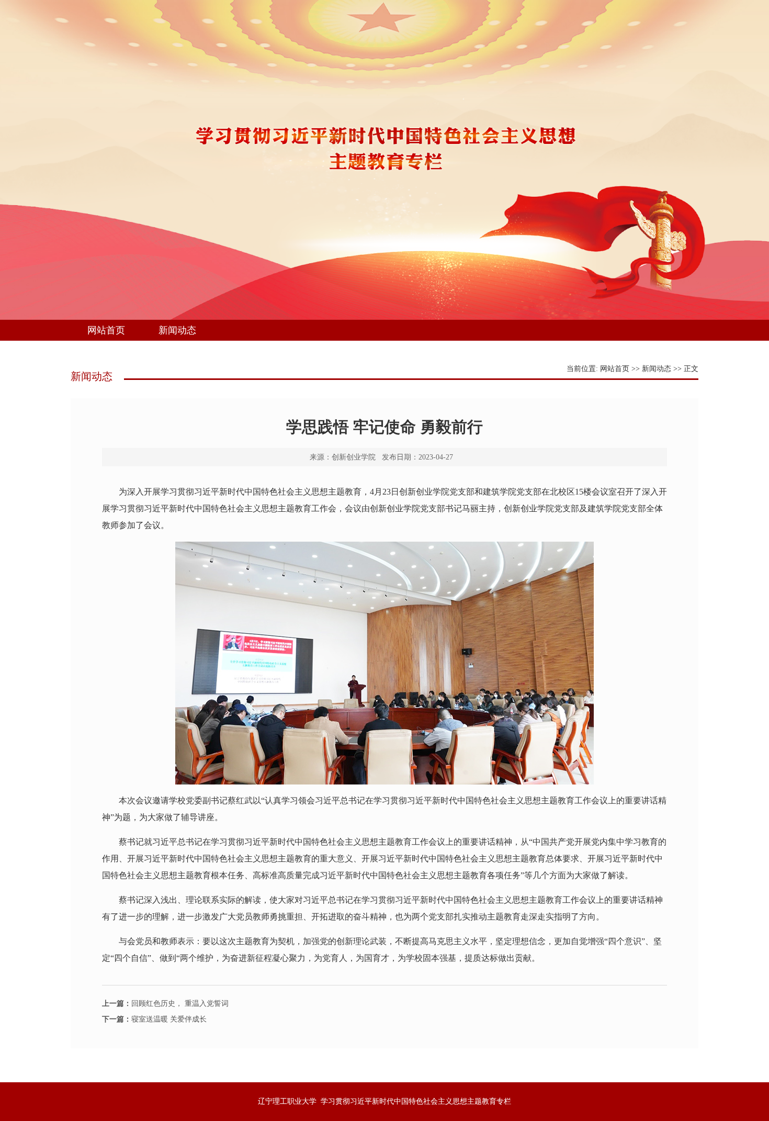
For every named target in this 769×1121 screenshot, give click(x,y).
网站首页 (106, 330)
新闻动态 (177, 330)
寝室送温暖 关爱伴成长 (154, 1019)
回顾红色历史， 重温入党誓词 (165, 1003)
